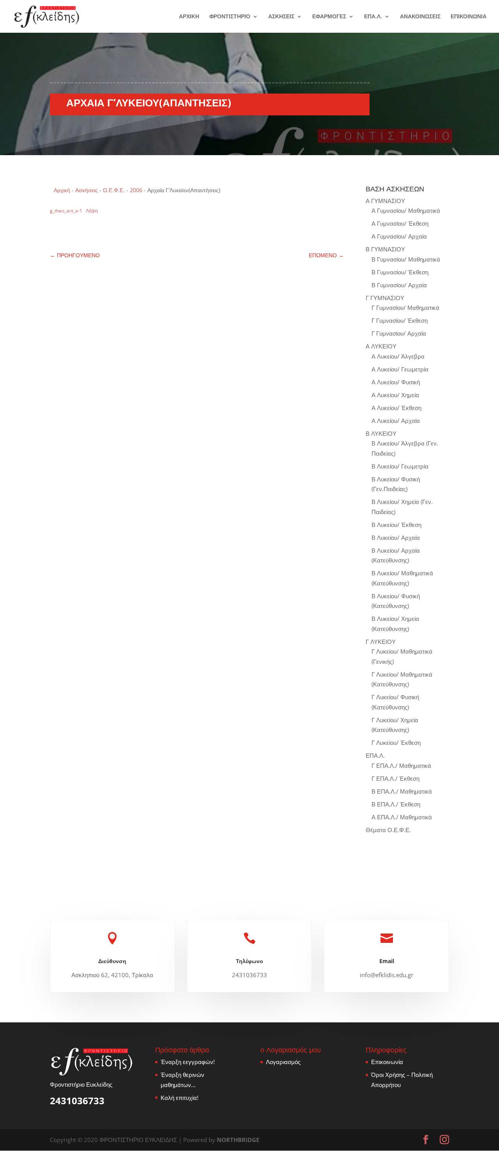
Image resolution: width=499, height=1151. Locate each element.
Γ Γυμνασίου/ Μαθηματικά (405, 307)
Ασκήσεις (86, 190)
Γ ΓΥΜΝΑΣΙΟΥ (385, 298)
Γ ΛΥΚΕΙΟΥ (381, 641)
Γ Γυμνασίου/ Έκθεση (400, 320)
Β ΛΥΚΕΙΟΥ (381, 433)
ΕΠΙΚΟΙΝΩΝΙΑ (469, 17)
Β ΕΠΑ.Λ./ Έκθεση (396, 804)
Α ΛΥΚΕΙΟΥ (381, 346)
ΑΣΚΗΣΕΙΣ (281, 17)
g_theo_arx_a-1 (66, 210)
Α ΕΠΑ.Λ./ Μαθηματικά (402, 817)
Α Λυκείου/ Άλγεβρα (398, 356)
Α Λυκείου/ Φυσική (396, 382)
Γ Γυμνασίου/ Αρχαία (399, 333)
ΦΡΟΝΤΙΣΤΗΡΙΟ (229, 17)
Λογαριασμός (283, 1062)
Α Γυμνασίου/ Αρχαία (399, 236)
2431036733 (77, 1100)
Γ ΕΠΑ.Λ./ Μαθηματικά (401, 765)
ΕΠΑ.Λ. (373, 17)
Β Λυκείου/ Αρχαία (396, 537)
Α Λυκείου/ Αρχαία (396, 420)
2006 (136, 190)
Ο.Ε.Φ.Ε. (114, 190)
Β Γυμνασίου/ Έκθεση (400, 272)
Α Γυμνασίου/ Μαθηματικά (406, 210)
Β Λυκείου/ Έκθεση (396, 525)
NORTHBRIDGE (238, 1140)
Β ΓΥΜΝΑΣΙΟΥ (385, 249)
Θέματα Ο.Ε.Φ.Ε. (388, 830)
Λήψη (92, 210)
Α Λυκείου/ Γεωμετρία (400, 369)
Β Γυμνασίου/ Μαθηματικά (406, 259)
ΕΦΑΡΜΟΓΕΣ (329, 17)
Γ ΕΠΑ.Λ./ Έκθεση (395, 778)
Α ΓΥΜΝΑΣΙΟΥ (385, 201)
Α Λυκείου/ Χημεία (395, 395)
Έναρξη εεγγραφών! (188, 1062)
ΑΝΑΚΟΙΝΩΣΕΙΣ (420, 17)
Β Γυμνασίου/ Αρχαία (399, 285)
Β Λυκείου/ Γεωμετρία (400, 466)
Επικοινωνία (387, 1062)
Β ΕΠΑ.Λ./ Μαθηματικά (402, 791)
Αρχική (62, 190)
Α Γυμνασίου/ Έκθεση (400, 223)
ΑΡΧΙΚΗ (189, 17)
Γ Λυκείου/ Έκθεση (396, 742)
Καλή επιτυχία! (179, 1097)
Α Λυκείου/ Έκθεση (396, 408)
